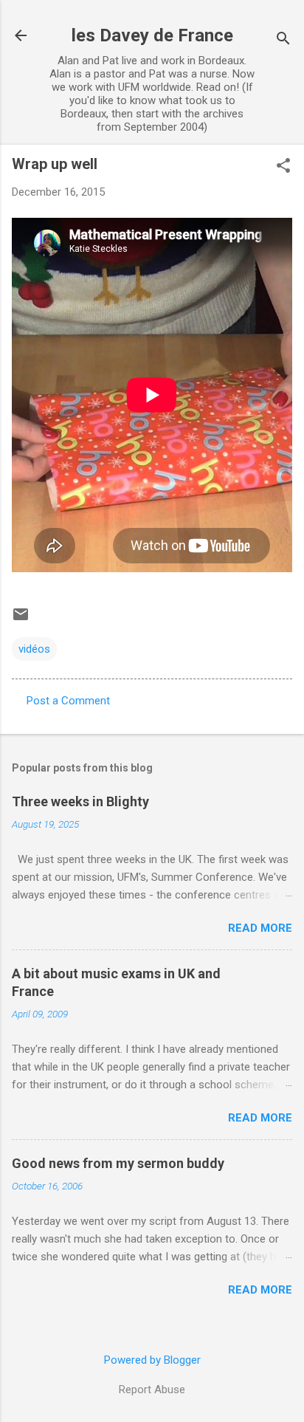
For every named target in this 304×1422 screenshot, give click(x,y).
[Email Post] (21, 619)
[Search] (283, 40)
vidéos (34, 649)
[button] (283, 167)
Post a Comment (68, 700)
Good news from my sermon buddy (118, 1163)
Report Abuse (152, 1389)
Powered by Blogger (152, 1360)
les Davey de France (152, 35)
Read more (260, 928)
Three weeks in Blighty (80, 801)
